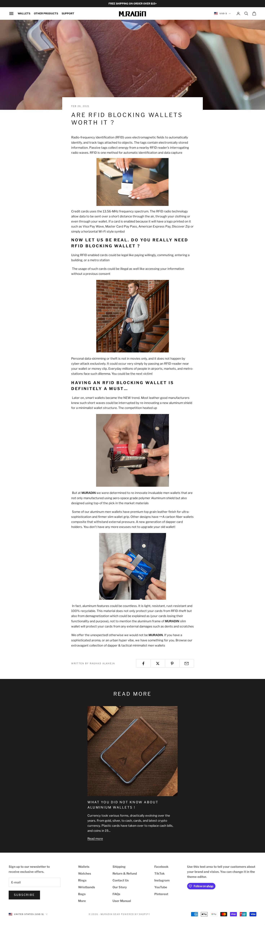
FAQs (116, 894)
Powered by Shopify (135, 914)
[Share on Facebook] (143, 663)
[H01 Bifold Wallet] (132, 316)
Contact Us (120, 880)
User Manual (121, 901)
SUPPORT (68, 13)
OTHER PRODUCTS (46, 13)
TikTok (159, 873)
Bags (82, 894)
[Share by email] (187, 663)
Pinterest (161, 894)
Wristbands (86, 887)
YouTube (160, 887)
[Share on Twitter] (158, 663)
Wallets (83, 866)
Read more (95, 838)
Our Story (119, 887)
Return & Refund (124, 873)
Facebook (161, 866)
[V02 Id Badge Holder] (132, 566)
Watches (84, 873)
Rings (82, 880)
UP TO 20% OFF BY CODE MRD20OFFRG (132, 3)
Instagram (162, 880)
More (82, 901)
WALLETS (24, 13)
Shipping (119, 866)
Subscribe (24, 895)
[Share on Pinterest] (172, 663)
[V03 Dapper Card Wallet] (132, 450)
